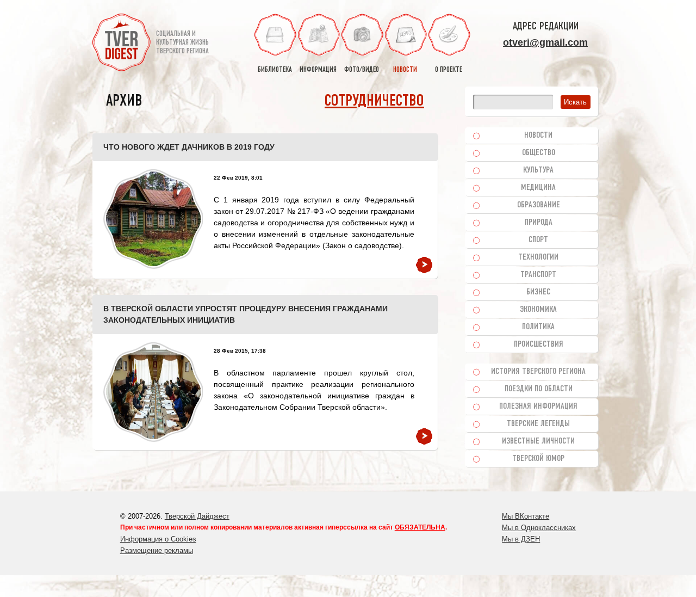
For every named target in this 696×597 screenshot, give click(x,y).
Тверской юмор (538, 459)
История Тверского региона (538, 372)
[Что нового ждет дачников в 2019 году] (153, 219)
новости (405, 69)
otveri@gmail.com (545, 42)
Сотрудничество (374, 101)
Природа (538, 222)
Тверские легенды (538, 424)
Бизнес (538, 292)
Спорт (538, 240)
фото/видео (361, 69)
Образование (538, 205)
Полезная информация (538, 406)
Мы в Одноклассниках (539, 528)
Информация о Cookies (158, 539)
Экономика (538, 309)
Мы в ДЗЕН (521, 539)
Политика (538, 327)
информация (318, 69)
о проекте (448, 69)
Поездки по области (539, 389)
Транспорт (538, 275)
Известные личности (538, 441)
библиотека (275, 69)
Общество (538, 153)
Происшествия (538, 344)
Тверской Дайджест (197, 516)
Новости (538, 135)
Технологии (538, 257)
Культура (538, 170)
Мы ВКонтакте (525, 516)
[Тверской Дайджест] (121, 44)
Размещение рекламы (156, 550)
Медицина (538, 188)
